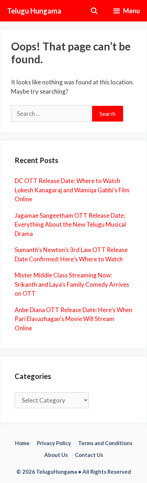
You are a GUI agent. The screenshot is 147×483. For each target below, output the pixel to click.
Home (22, 443)
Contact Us (89, 455)
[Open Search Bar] (94, 10)
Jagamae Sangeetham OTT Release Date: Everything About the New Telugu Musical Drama (70, 224)
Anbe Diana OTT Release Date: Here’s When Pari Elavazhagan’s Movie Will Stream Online (73, 319)
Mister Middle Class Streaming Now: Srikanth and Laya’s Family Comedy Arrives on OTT (72, 284)
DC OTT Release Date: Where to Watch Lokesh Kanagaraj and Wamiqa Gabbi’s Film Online (72, 190)
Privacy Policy (54, 443)
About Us (56, 455)
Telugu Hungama (34, 10)
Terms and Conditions (105, 443)
